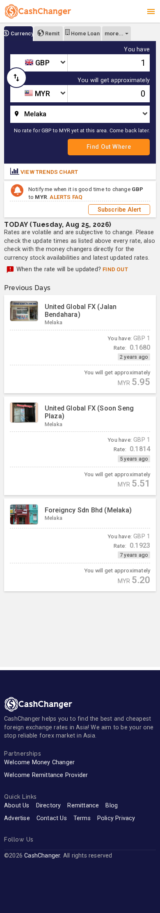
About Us (17, 805)
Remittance (83, 805)
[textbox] (38, 62)
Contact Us (52, 818)
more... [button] (114, 33)
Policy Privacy (116, 818)
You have (137, 50)
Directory (48, 805)
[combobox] (38, 62)
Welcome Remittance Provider (46, 775)
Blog (111, 805)
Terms (82, 818)
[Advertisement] (80, 623)
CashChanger (42, 855)
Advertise (17, 818)
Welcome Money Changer (39, 762)
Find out (115, 269)
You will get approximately (114, 80)
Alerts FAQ (66, 197)
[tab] (18, 33)
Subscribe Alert (119, 209)
